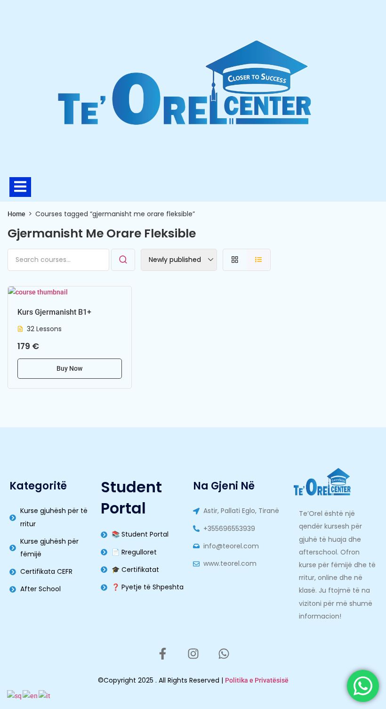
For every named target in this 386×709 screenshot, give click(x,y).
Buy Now (69, 368)
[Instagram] (193, 653)
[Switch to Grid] (235, 260)
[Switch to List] (259, 260)
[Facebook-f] (162, 653)
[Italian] (45, 695)
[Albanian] (15, 695)
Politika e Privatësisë (257, 680)
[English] (31, 695)
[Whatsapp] (223, 653)
